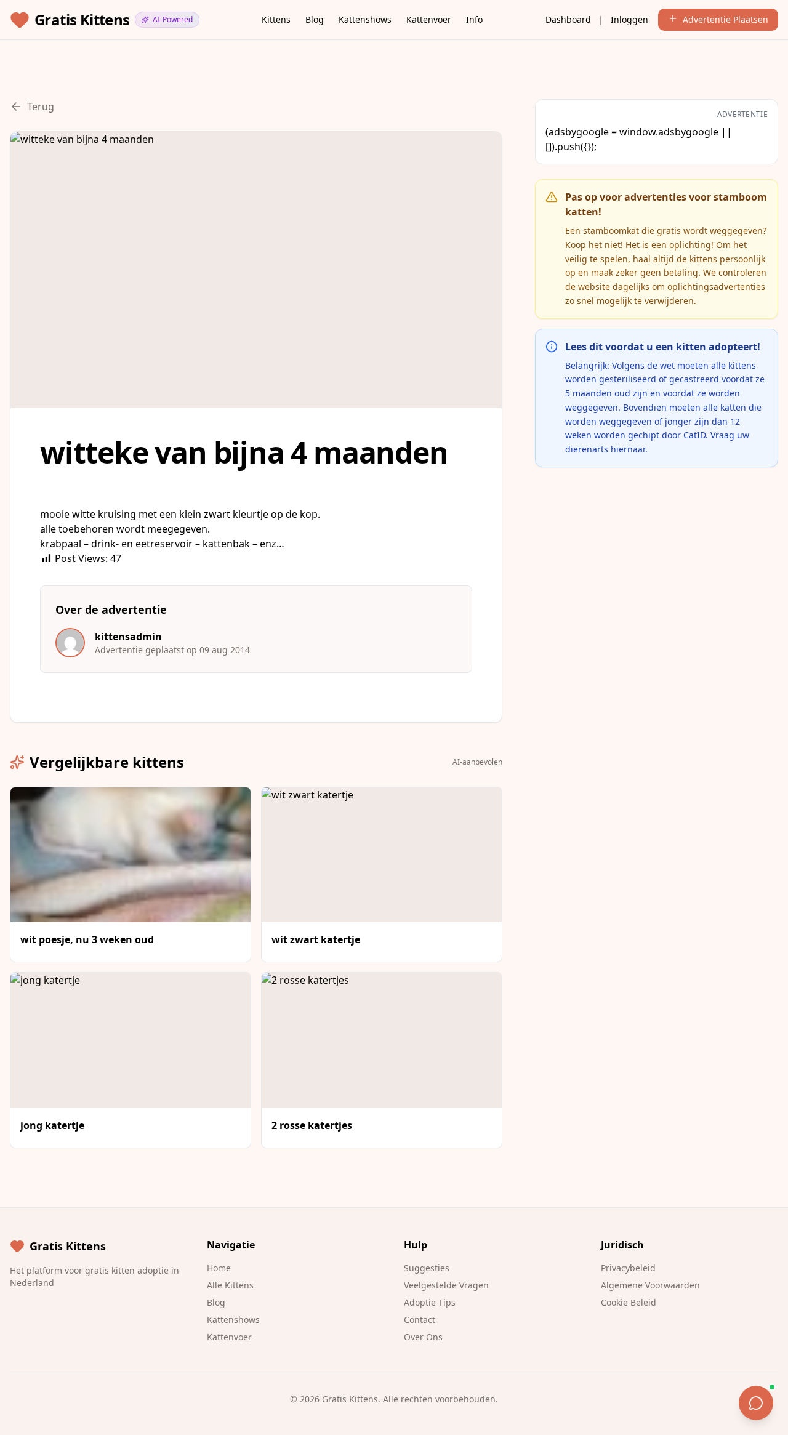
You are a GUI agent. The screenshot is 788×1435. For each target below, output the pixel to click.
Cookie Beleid (628, 1302)
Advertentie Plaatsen (725, 19)
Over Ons (423, 1337)
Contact (419, 1319)
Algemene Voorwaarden (650, 1285)
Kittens (276, 19)
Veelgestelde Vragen (446, 1285)
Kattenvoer (428, 19)
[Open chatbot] (756, 1403)
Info (474, 19)
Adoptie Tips (430, 1302)
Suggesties (426, 1268)
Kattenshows (365, 19)
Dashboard (568, 19)
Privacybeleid (628, 1268)
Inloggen (629, 19)
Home (219, 1268)
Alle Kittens (230, 1285)
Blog (314, 19)
